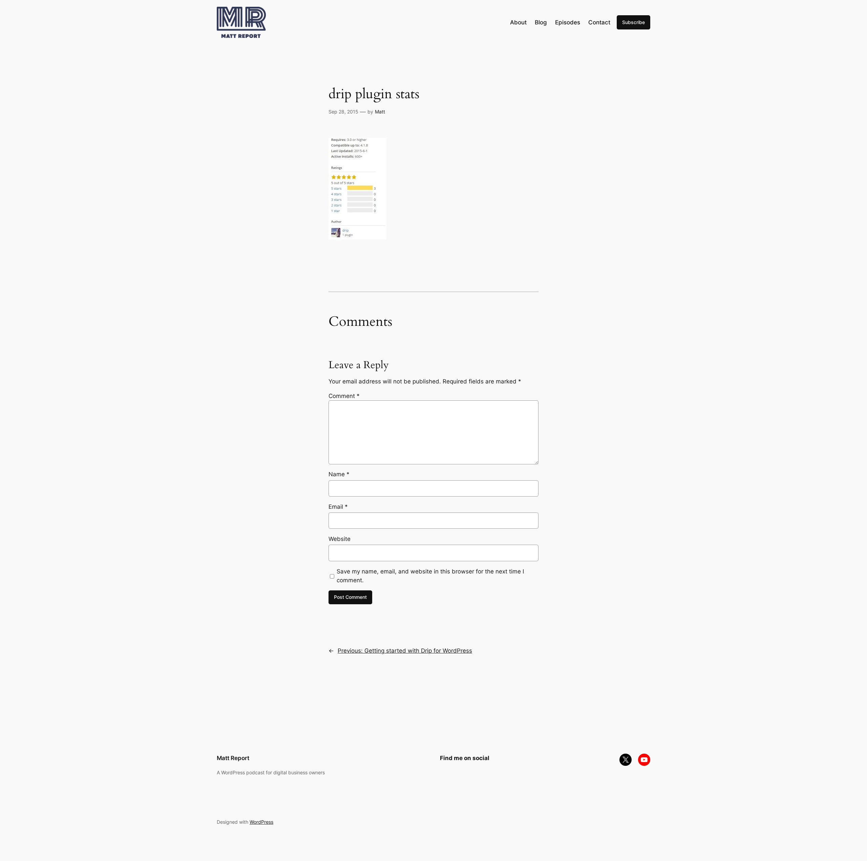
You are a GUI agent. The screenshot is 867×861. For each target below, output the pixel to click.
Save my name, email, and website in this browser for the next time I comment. (430, 576)
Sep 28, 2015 (343, 111)
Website (340, 539)
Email (338, 506)
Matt (380, 111)
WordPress (261, 822)
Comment (344, 396)
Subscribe (633, 22)
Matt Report (233, 758)
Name (339, 474)
